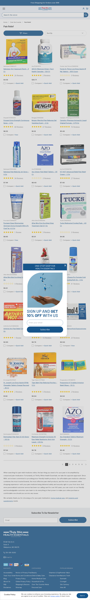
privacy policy (55, 596)
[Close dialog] (65, 265)
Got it (82, 596)
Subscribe (45, 329)
